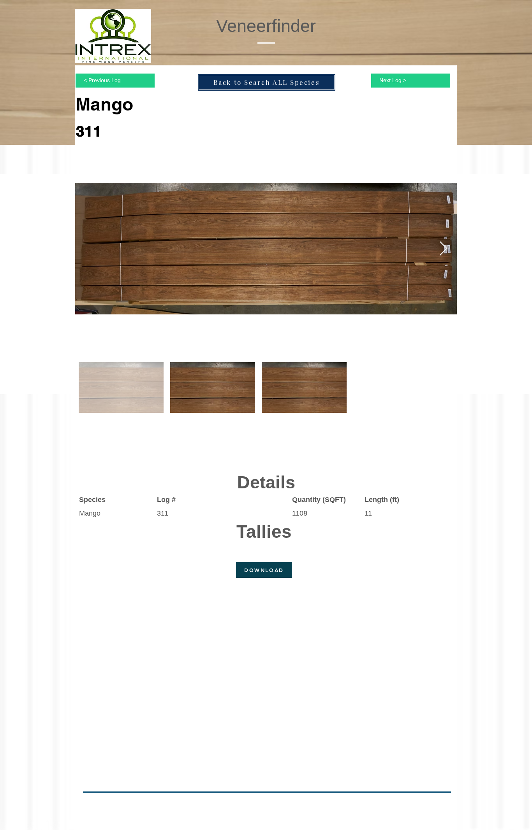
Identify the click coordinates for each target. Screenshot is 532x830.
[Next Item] (443, 248)
